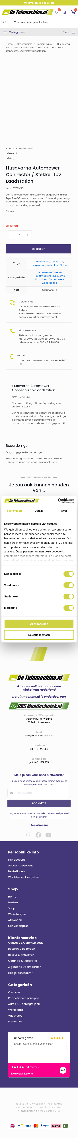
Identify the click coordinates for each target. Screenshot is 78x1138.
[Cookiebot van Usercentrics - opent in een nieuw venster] (58, 500)
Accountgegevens (20, 865)
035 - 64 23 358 (39, 749)
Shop (11, 908)
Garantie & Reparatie (22, 961)
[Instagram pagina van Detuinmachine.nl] (28, 835)
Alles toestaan (39, 623)
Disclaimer (15, 1021)
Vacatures (15, 1015)
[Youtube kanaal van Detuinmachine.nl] (48, 835)
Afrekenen (15, 920)
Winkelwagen (17, 914)
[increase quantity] (27, 235)
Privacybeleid (54, 1107)
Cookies (40, 1107)
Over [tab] (64, 510)
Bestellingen (16, 871)
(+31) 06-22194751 (39, 762)
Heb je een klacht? (20, 973)
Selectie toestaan (39, 634)
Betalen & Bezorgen (21, 949)
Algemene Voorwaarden (24, 967)
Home (9, 44)
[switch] (68, 585)
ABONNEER (39, 803)
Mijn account (16, 860)
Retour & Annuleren (21, 955)
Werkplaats (16, 1010)
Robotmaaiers (45, 44)
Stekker (64, 265)
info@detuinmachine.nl (39, 735)
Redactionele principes (23, 998)
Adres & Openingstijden (24, 1004)
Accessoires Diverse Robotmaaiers (48, 274)
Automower (43, 261)
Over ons (14, 992)
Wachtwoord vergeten (23, 877)
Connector (57, 261)
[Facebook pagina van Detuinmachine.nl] (38, 835)
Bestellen (38, 249)
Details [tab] (39, 510)
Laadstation (52, 265)
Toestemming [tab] (13, 510)
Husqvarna (37, 265)
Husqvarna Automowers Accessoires (49, 281)
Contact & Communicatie (26, 943)
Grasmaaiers (24, 44)
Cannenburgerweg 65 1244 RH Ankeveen (39, 720)
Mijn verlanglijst (18, 926)
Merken (13, 902)
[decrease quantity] (12, 235)
